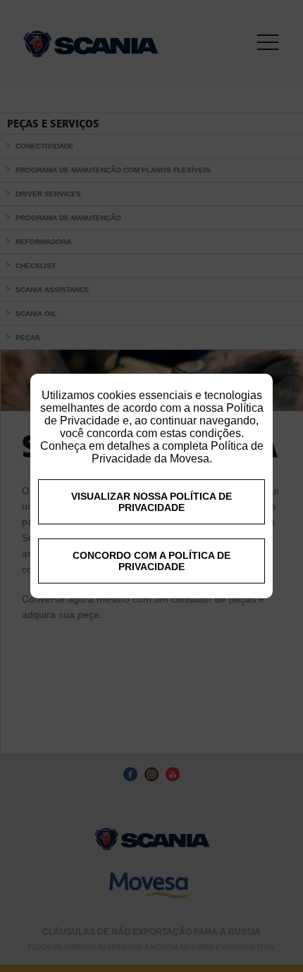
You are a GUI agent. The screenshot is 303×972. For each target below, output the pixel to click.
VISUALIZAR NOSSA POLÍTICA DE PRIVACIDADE (151, 502)
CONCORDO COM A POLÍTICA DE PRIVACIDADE (151, 561)
